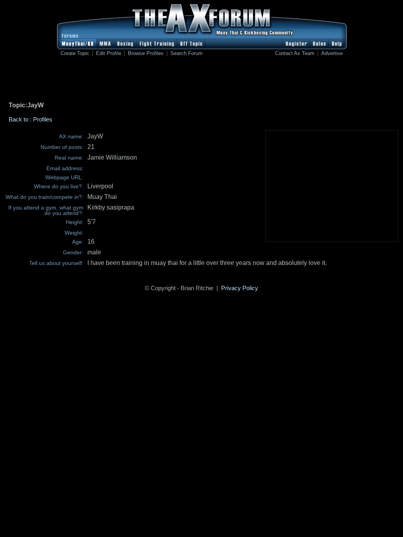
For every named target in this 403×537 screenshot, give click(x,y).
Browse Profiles (146, 53)
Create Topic (75, 53)
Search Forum (186, 53)
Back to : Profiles (30, 119)
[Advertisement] (201, 80)
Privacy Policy (239, 288)
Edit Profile (108, 53)
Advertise (332, 53)
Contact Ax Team (294, 53)
